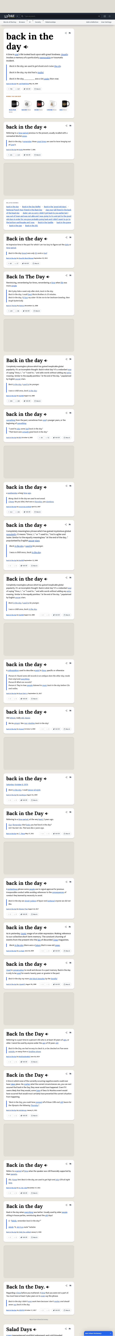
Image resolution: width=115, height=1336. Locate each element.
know (15, 1179)
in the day (17, 384)
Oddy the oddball (25, 1232)
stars (37, 540)
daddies (31, 723)
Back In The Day (11, 306)
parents (14, 1174)
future (38, 945)
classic (27, 718)
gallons (33, 900)
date (67, 244)
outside (12, 1051)
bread (24, 253)
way (69, 369)
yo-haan (21, 951)
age (64, 1039)
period (25, 133)
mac (26, 723)
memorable (45, 57)
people (30, 685)
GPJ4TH (21, 1310)
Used (8, 970)
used (19, 973)
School (12, 718)
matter (27, 1084)
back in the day (11, 84)
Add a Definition (92, 22)
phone (38, 1051)
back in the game (64, 222)
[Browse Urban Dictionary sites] (11, 16)
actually (25, 432)
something (10, 420)
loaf (45, 253)
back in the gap (15, 225)
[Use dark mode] (110, 16)
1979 (26, 784)
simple (14, 285)
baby (28, 824)
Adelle (14, 1220)
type (38, 1090)
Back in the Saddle (45, 222)
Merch (38, 89)
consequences (58, 892)
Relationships (50, 22)
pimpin (17, 723)
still (61, 1102)
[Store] (105, 16)
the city (57, 66)
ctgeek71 (22, 984)
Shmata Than (23, 909)
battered (51, 900)
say (15, 1304)
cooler (46, 78)
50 (36, 253)
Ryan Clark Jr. (23, 693)
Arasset (21, 729)
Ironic (23, 933)
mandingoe (22, 795)
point (37, 670)
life (62, 282)
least (41, 819)
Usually (64, 54)
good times (41, 141)
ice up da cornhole (25, 507)
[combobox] (60, 16)
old (22, 718)
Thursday (34, 1105)
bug (26, 297)
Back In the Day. (11, 1310)
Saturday (10, 784)
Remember (17, 824)
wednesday (12, 493)
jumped (39, 1102)
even (43, 1296)
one (16, 54)
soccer (18, 379)
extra (69, 372)
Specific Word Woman (26, 258)
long (10, 1182)
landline (32, 1051)
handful (54, 978)
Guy (10, 824)
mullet (40, 72)
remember (27, 141)
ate (30, 978)
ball (27, 428)
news (57, 945)
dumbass (50, 501)
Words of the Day (9, 22)
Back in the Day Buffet (31, 206)
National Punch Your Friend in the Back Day (24, 209)
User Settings (106, 22)
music (44, 685)
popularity (11, 534)
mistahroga (23, 1110)
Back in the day (11, 258)
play (18, 428)
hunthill (21, 396)
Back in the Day (11, 834)
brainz (21, 150)
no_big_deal (23, 1188)
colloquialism (13, 670)
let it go (20, 1227)
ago (29, 493)
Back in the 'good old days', (55, 206)
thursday (38, 501)
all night (37, 790)
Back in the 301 (31, 225)
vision (24, 136)
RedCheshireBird (24, 1057)
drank (27, 900)
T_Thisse (22, 834)
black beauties (39, 978)
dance (30, 790)
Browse (22, 22)
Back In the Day (11, 1057)
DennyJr (22, 306)
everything (25, 679)
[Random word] (99, 16)
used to (26, 384)
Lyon (12, 144)
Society (38, 22)
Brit (20, 438)
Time (55, 939)
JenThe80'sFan (24, 84)
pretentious (13, 889)
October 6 (19, 784)
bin (39, 939)
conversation (18, 970)
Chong (11, 501)
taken (13, 1084)
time (20, 133)
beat (30, 294)
